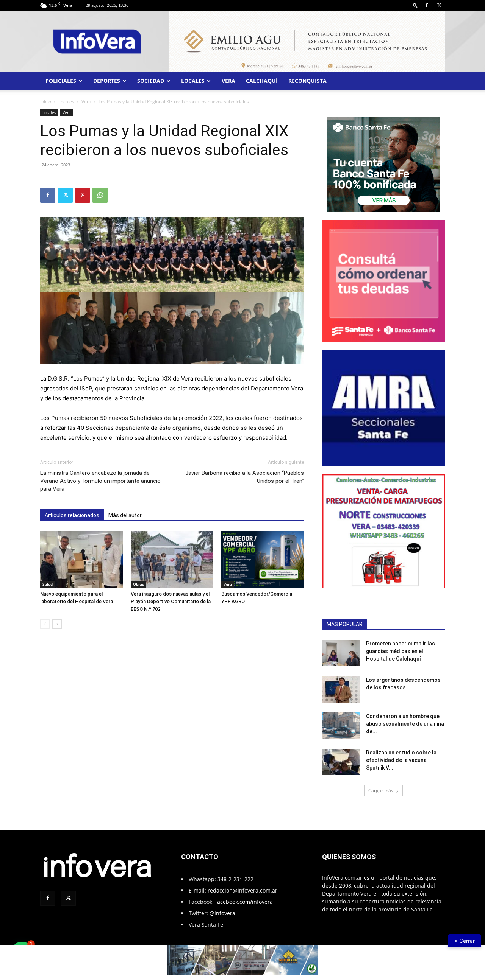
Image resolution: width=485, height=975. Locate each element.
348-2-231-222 (235, 879)
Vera (228, 80)
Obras (138, 584)
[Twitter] (439, 5)
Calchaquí (262, 80)
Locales (193, 80)
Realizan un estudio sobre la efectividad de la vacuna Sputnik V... (401, 760)
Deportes (106, 80)
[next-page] (57, 624)
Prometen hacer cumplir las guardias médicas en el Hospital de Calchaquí (400, 651)
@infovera (222, 913)
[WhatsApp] (100, 195)
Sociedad (150, 80)
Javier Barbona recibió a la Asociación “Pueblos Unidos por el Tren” (244, 477)
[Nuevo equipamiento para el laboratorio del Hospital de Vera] (81, 559)
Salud (47, 584)
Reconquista (307, 80)
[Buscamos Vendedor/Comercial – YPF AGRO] (262, 559)
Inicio (45, 101)
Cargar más (380, 790)
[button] (415, 5)
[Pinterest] (82, 195)
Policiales (60, 80)
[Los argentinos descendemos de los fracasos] (341, 689)
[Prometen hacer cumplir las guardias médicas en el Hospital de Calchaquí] (341, 653)
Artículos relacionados (72, 515)
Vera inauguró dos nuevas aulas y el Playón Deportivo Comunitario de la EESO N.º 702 (171, 601)
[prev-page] (45, 624)
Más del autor (125, 515)
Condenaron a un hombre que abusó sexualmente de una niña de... (405, 723)
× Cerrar (464, 941)
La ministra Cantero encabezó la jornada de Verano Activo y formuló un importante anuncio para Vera (100, 481)
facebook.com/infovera (244, 901)
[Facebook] (426, 5)
